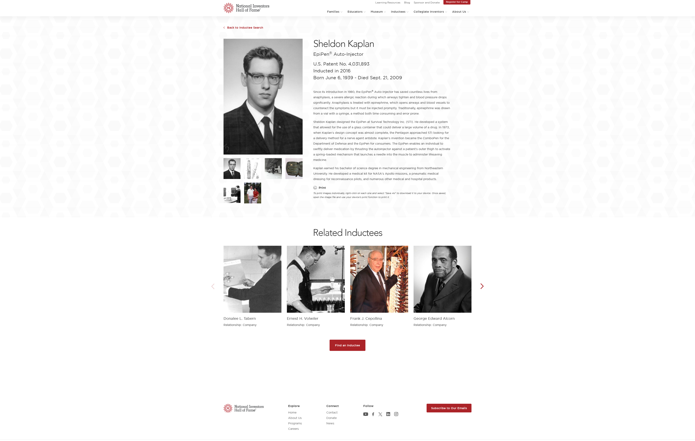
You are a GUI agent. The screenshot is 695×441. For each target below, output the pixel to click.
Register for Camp (457, 2)
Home (292, 412)
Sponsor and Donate (427, 2)
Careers (293, 428)
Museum (377, 11)
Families (333, 11)
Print (322, 187)
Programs (295, 423)
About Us (459, 11)
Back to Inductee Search (245, 27)
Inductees (398, 11)
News (330, 423)
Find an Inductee (347, 345)
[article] (252, 283)
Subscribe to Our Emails (449, 408)
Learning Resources (387, 2)
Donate (331, 417)
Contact (332, 412)
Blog (407, 2)
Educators (355, 11)
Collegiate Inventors (429, 11)
